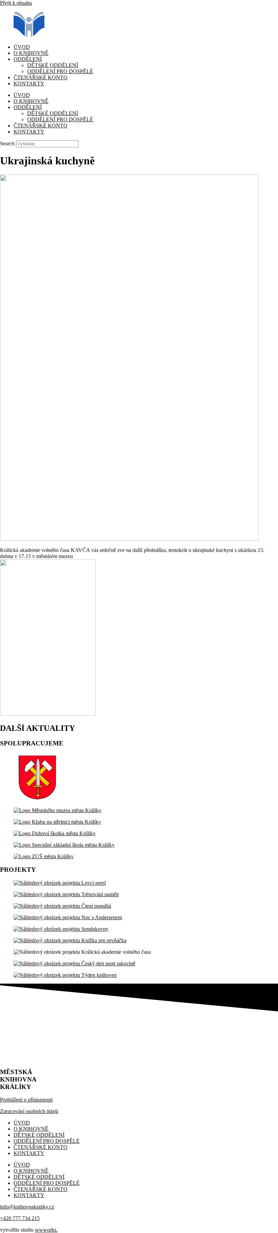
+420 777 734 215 (20, 1218)
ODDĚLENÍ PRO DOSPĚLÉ (60, 71)
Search (7, 143)
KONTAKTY (29, 83)
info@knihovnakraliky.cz (27, 1207)
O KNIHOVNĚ (31, 53)
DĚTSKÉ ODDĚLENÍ (52, 65)
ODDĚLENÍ (28, 59)
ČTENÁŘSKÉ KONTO (40, 77)
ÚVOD (22, 47)
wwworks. (46, 1230)
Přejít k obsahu (16, 3)
